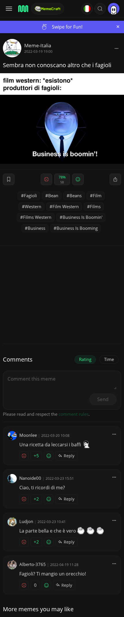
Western (33, 206)
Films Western (37, 217)
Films (95, 206)
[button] (100, 8)
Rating (85, 359)
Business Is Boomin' (82, 217)
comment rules (74, 414)
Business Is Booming (77, 228)
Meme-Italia (37, 45)
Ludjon (26, 521)
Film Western (65, 206)
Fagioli (30, 195)
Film (97, 195)
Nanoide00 (30, 478)
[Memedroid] (22, 8)
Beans (75, 195)
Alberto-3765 (32, 564)
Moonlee (28, 435)
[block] (116, 48)
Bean (53, 195)
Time (109, 359)
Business (36, 228)
